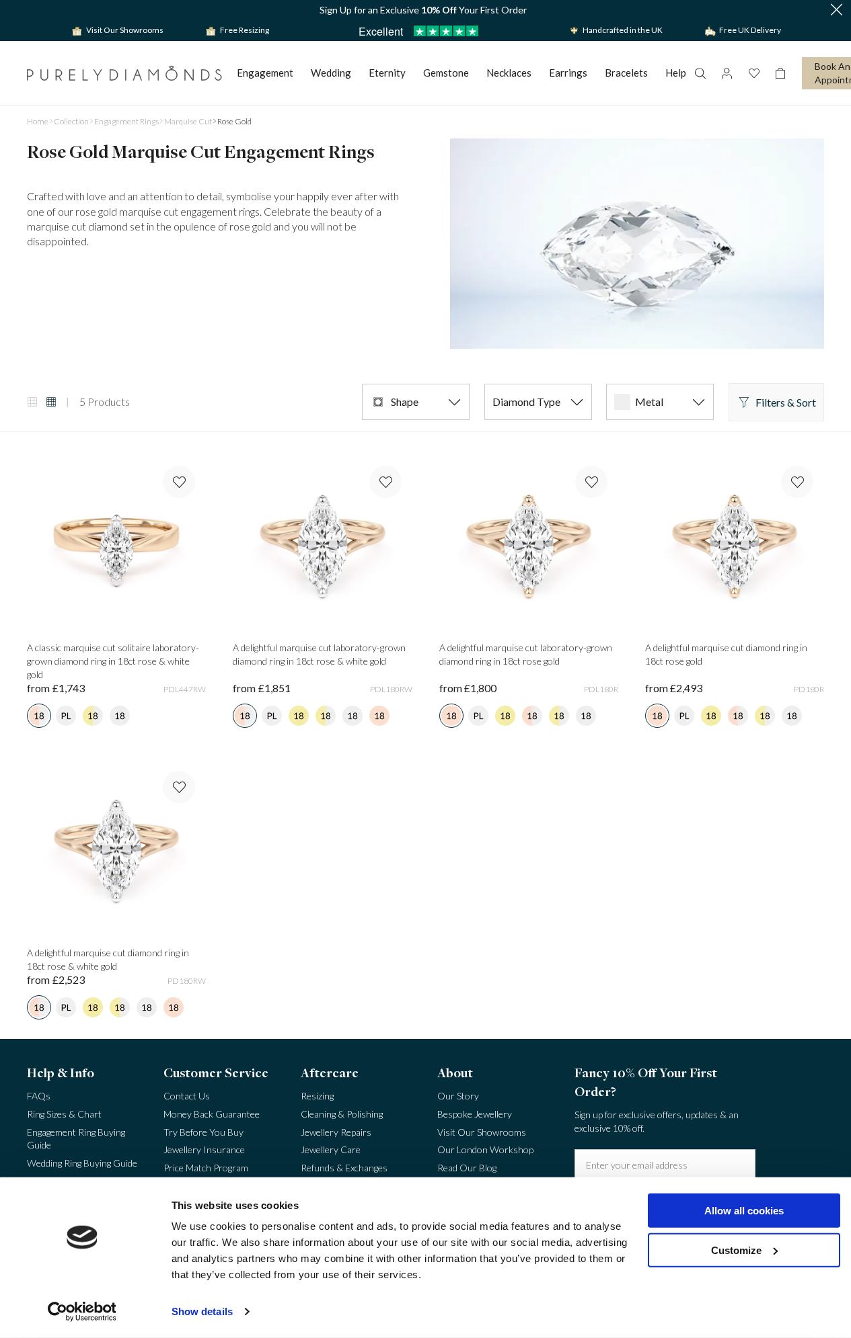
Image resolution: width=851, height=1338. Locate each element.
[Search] (699, 73)
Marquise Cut (188, 121)
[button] (836, 10)
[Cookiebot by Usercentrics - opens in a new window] (82, 1312)
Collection (71, 121)
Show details (202, 1311)
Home (37, 121)
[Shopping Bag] (780, 73)
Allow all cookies (744, 1210)
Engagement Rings (126, 121)
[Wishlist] (753, 73)
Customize (736, 1249)
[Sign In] (726, 73)
